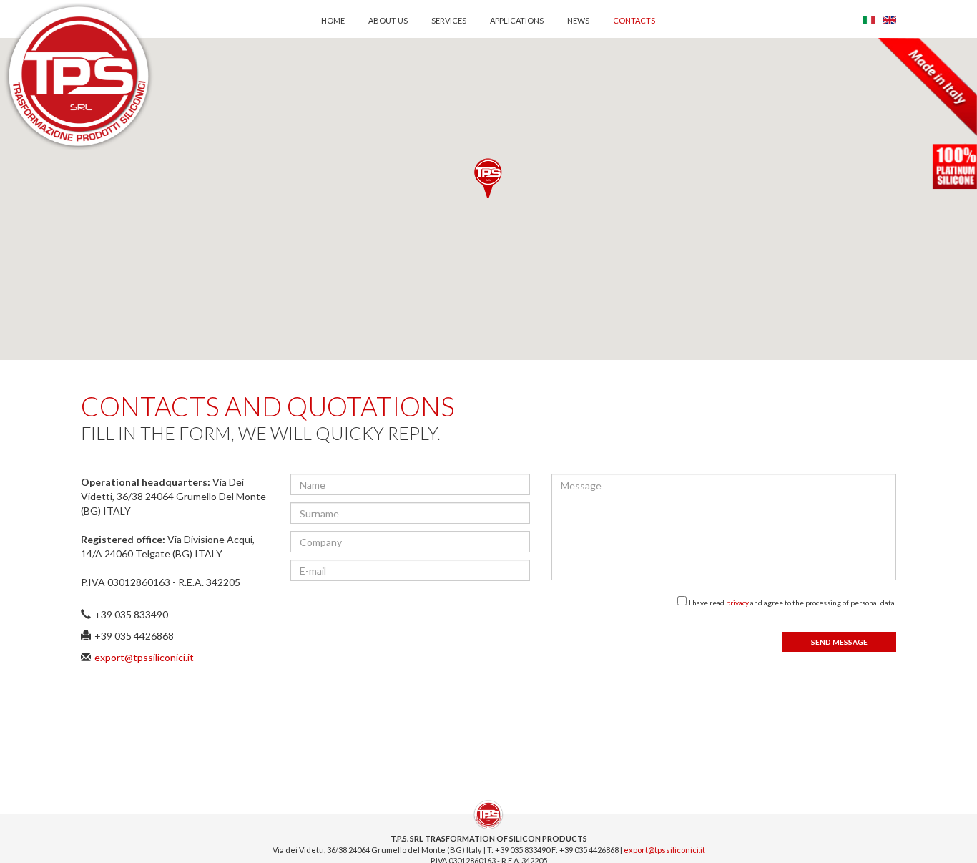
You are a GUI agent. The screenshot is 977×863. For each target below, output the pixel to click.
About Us (388, 20)
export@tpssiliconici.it (144, 657)
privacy (738, 602)
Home (333, 20)
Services (448, 20)
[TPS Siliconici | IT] (869, 21)
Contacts (634, 20)
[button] (488, 178)
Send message (839, 642)
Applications (517, 20)
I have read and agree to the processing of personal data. (792, 602)
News (578, 20)
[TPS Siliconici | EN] (889, 21)
